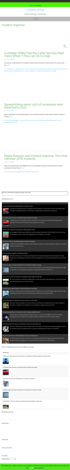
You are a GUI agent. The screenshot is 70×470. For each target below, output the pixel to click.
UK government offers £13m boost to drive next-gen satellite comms (21, 310)
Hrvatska (4, 1)
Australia (10, 69)
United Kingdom (7, 1)
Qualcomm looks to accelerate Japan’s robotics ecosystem (19, 239)
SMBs (54, 71)
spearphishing (7, 122)
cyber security (28, 69)
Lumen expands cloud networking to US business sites (18, 204)
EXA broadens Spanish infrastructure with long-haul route (19, 227)
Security (22, 71)
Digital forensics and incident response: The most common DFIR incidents (35, 157)
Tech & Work (14, 122)
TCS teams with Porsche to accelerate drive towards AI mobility (20, 216)
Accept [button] (31, 468)
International (16, 71)
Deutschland (2, 1)
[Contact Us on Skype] (34, 3)
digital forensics (21, 171)
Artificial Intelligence (14, 120)
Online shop (35, 9)
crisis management (17, 69)
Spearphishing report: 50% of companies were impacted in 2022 (33, 106)
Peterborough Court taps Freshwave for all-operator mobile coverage (22, 263)
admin (12, 59)
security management (30, 71)
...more (8, 65)
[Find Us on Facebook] (36, 3)
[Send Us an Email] (33, 3)
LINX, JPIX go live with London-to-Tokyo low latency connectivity (20, 286)
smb (51, 71)
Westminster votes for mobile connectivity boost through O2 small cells (22, 275)
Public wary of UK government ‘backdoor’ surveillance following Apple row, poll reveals (26, 354)
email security (32, 120)
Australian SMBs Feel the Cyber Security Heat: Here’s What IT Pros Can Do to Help (34, 54)
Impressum (5, 423)
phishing (48, 120)
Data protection (39, 468)
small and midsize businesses (43, 71)
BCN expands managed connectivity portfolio (15, 251)
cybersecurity (50, 69)
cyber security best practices (39, 69)
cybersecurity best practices (61, 69)
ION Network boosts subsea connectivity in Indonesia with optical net (22, 322)
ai (8, 120)
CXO (24, 69)
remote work (53, 120)
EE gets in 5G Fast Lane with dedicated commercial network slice (20, 334)
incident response (8, 71)
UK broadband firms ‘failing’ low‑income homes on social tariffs (20, 298)
